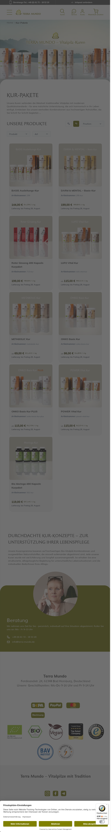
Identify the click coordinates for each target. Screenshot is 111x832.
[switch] (102, 821)
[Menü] (106, 805)
